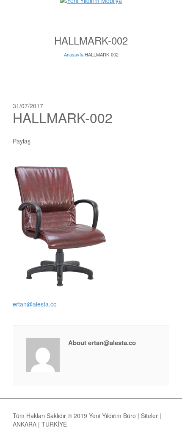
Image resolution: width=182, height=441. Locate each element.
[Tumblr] (99, 140)
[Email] (41, 140)
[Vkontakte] (121, 140)
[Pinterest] (87, 140)
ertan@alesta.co (35, 304)
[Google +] (76, 140)
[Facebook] (64, 140)
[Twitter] (53, 140)
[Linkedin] (110, 140)
